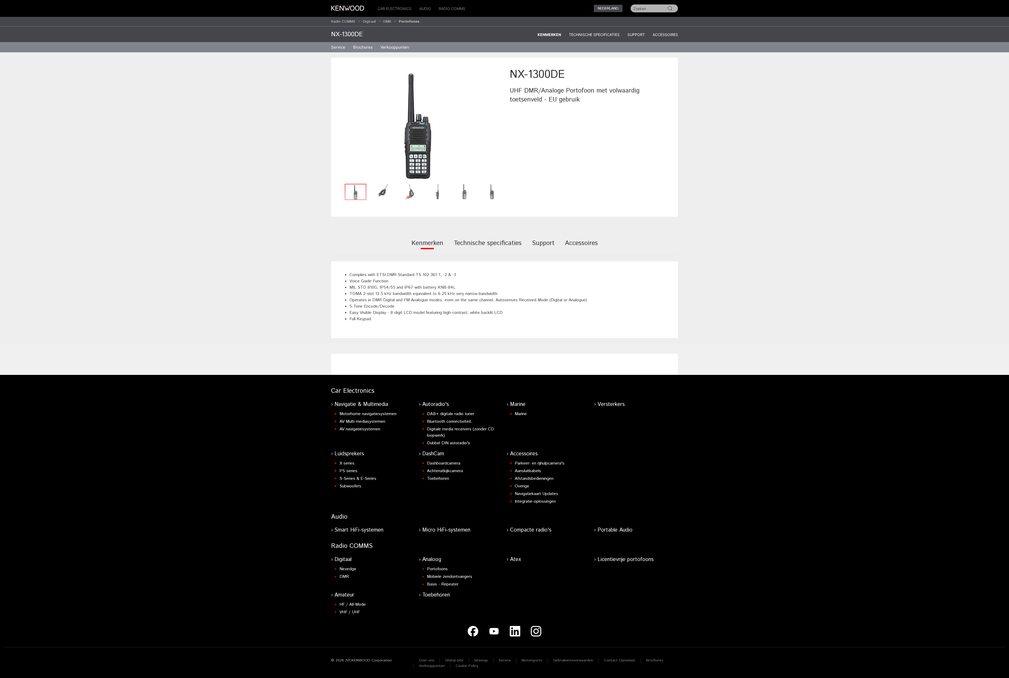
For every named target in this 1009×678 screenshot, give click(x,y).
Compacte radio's (530, 530)
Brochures (654, 660)
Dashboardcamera (443, 463)
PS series (348, 471)
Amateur (344, 595)
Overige (522, 486)
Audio (425, 8)
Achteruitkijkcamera (445, 471)
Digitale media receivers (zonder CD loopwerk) (460, 432)
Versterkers (611, 404)
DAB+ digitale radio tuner (450, 414)
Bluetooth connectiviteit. (449, 422)
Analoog (431, 559)
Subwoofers (350, 486)
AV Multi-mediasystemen (362, 422)
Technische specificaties (594, 34)
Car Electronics (394, 8)
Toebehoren (438, 479)
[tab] (427, 247)
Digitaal (369, 21)
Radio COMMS (452, 8)
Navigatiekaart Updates (536, 494)
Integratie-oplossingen (535, 501)
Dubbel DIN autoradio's (448, 443)
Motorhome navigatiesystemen (368, 414)
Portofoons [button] (409, 21)
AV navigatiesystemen (359, 429)
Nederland (608, 8)
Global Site (454, 660)
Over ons (426, 660)
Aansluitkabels (528, 471)
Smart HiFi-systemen (358, 530)
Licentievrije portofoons (625, 559)
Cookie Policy (467, 666)
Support (636, 34)
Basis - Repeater (443, 584)
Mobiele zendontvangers (449, 577)
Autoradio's (435, 404)
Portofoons (437, 569)
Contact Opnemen (619, 660)
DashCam (433, 454)
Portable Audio (615, 530)
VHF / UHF (349, 612)
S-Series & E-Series (357, 479)
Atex (515, 559)
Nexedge (347, 569)
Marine (518, 404)
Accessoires (665, 34)
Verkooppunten (394, 47)
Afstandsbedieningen (534, 479)
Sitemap (481, 660)
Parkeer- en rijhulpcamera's (539, 463)
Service (338, 47)
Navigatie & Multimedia (361, 404)
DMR (387, 21)
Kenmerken (549, 34)
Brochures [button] (363, 47)
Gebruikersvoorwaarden (573, 660)
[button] (417, 124)
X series (346, 463)
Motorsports (532, 660)
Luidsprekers (349, 454)
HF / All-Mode (352, 604)
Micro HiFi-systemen (446, 530)
